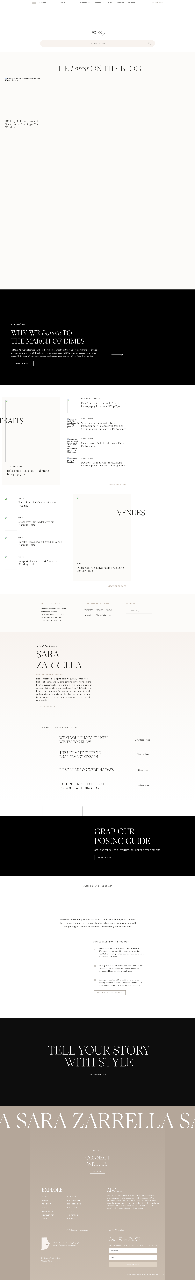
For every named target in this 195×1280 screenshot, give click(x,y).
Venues (80, 564)
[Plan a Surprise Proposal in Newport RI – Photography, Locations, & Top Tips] (73, 406)
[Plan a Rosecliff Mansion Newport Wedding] (11, 504)
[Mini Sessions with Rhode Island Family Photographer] (73, 445)
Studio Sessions (13, 466)
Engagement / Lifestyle (90, 398)
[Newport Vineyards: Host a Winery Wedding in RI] (11, 563)
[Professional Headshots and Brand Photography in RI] (31, 431)
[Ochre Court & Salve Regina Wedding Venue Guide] (102, 528)
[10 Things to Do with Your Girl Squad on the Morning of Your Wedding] (25, 97)
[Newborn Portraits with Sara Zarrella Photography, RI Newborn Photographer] (73, 464)
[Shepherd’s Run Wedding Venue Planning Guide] (11, 524)
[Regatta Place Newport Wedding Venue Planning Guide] (11, 544)
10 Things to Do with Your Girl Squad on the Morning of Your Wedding (22, 124)
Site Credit (155, 1274)
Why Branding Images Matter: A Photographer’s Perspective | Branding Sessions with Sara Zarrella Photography (103, 426)
